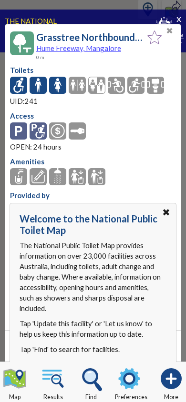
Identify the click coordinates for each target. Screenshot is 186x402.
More (171, 397)
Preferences (131, 397)
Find (91, 397)
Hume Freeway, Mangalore (78, 48)
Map (15, 397)
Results (53, 397)
